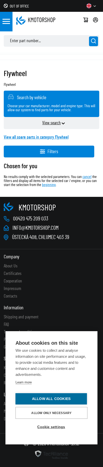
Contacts (10, 296)
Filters (53, 151)
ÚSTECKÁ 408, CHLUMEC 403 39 (40, 237)
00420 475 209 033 (30, 218)
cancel (87, 177)
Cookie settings (51, 427)
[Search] (93, 41)
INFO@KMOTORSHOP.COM (35, 228)
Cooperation (13, 281)
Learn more (24, 382)
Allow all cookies (51, 399)
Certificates (13, 273)
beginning (49, 185)
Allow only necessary (51, 413)
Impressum (12, 288)
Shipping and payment (21, 317)
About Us (11, 266)
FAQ (6, 324)
